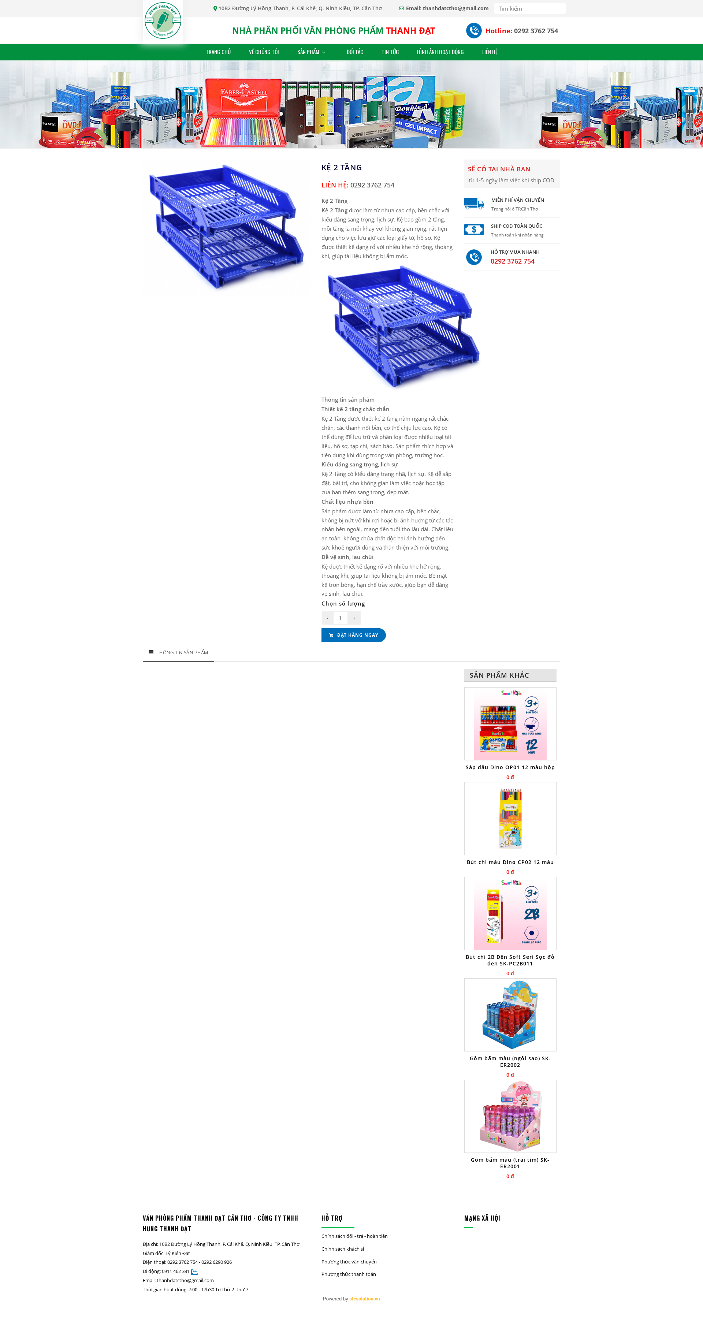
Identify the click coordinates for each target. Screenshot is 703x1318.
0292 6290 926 (216, 1262)
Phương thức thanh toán (348, 1274)
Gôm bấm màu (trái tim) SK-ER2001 (510, 1163)
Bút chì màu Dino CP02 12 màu (510, 862)
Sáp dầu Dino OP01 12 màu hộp (510, 767)
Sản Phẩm (308, 52)
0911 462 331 (176, 1271)
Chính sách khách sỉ (342, 1249)
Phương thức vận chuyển (349, 1261)
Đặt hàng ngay (357, 635)
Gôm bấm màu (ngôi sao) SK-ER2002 (510, 1061)
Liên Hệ (490, 52)
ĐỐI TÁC (355, 52)
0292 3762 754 (536, 30)
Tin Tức (390, 52)
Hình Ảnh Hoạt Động (440, 52)
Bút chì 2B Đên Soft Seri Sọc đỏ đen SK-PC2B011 (510, 960)
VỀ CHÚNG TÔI (264, 52)
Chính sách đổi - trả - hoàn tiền (354, 1236)
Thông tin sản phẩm (182, 652)
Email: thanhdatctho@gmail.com (447, 8)
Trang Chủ (218, 52)
